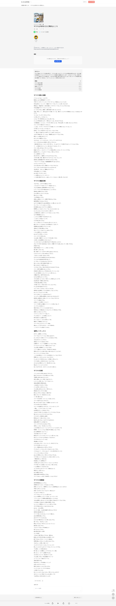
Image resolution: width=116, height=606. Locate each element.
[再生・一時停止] (58, 603)
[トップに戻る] (113, 594)
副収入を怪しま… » (77, 597)
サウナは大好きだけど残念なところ (46, 26)
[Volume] (48, 603)
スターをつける (38, 580)
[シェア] (37, 29)
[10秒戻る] (52, 603)
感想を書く (58, 61)
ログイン (85, 1)
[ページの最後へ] (113, 598)
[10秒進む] (63, 603)
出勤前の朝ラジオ (25, 5)
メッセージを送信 (45, 32)
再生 (37, 32)
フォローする (41, 28)
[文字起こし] (43, 24)
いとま (36, 40)
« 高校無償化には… (38, 597)
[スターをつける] (35, 29)
